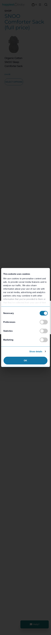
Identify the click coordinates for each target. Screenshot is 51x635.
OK (25, 360)
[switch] (44, 322)
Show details (35, 351)
